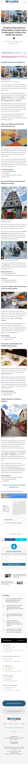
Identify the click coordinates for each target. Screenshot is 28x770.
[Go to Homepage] (12, 2)
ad (8, 534)
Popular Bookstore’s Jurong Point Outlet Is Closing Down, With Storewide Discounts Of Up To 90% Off (14, 608)
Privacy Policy (14, 731)
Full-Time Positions (8, 727)
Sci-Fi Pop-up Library (7, 666)
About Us (11, 723)
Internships (22, 723)
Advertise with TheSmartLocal (14, 703)
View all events (20, 640)
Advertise (5, 723)
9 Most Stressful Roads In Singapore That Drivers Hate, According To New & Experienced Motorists (15, 623)
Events (21, 41)
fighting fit (19, 440)
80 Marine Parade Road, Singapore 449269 (13, 671)
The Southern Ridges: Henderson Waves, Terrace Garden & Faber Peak (14, 615)
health (19, 534)
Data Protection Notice (18, 727)
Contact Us (16, 723)
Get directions (15, 514)
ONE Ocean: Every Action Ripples (10, 685)
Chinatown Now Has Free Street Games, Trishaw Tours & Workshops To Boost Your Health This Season (14, 31)
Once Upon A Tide (6, 645)
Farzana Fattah (8, 41)
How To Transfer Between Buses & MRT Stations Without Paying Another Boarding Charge (14, 600)
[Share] (10, 539)
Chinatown (13, 534)
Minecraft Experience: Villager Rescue (11, 656)
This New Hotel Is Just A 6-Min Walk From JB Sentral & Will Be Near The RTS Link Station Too (14, 631)
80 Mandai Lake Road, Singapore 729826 (12, 661)
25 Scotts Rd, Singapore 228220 (11, 680)
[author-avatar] (14, 38)
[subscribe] (22, 711)
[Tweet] (21, 539)
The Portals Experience (8, 675)
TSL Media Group (19, 753)
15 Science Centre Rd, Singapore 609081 (12, 690)
